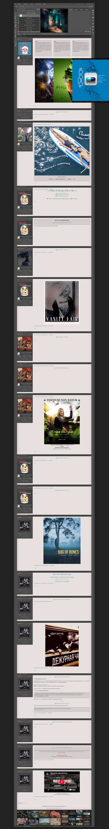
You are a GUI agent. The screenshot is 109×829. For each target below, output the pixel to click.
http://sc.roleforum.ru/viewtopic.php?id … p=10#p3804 (43, 334)
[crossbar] (65, 821)
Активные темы (29, 6)
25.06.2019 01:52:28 (23, 571)
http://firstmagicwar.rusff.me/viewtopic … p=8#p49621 (43, 488)
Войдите (24, 10)
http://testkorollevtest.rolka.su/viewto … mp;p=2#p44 (43, 252)
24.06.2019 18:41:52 (23, 186)
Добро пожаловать (38, 705)
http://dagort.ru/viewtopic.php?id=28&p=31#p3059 (43, 601)
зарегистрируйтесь (31, 10)
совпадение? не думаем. (62, 581)
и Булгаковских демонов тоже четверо (62, 577)
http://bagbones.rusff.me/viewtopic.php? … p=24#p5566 (44, 565)
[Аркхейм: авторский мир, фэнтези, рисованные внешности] (86, 819)
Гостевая (74, 199)
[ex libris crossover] (86, 811)
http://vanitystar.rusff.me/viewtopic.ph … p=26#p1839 (43, 325)
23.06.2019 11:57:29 (23, 37)
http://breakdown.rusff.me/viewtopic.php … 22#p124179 (44, 365)
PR (18, 188)
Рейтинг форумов (49, 808)
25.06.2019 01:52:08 (23, 515)
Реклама (57, 34)
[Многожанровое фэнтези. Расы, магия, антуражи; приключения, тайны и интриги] (65, 824)
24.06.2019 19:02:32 (23, 216)
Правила (67, 199)
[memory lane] (86, 814)
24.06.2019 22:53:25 (23, 394)
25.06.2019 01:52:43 (23, 596)
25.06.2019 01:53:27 (23, 719)
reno (19, 39)
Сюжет (50, 199)
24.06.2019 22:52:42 (23, 332)
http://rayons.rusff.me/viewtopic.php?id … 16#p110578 (43, 667)
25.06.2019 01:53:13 (23, 674)
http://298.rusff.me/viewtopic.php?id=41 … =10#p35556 (44, 189)
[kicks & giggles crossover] (79, 819)
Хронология (58, 199)
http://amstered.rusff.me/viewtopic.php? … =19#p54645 (44, 114)
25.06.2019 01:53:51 (23, 744)
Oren (19, 110)
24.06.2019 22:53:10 (23, 363)
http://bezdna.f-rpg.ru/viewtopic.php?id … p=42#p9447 (43, 796)
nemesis (27, 31)
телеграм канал (79, 4)
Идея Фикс (20, 334)
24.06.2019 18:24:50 (23, 121)
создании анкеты (39, 688)
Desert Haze (21, 248)
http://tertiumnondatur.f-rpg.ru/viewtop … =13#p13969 (43, 396)
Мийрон (20, 517)
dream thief (23, 31)
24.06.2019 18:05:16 (23, 109)
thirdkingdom (37, 31)
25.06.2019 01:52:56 (23, 621)
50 (24, 35)
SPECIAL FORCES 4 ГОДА (62, 574)
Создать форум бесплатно (57, 808)
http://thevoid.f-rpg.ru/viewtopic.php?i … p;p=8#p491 (43, 460)
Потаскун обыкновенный (24, 123)
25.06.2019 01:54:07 (23, 769)
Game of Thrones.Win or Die (62, 190)
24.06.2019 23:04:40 (23, 455)
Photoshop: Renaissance (48, 34)
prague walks (32, 31)
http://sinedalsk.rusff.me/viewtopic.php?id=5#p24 (42, 124)
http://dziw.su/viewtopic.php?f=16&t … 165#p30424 (43, 712)
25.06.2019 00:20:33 (23, 485)
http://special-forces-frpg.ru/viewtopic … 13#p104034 (43, 583)
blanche (18, 31)
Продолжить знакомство (39, 709)
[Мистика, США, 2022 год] (72, 816)
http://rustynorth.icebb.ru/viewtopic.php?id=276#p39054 (44, 759)
